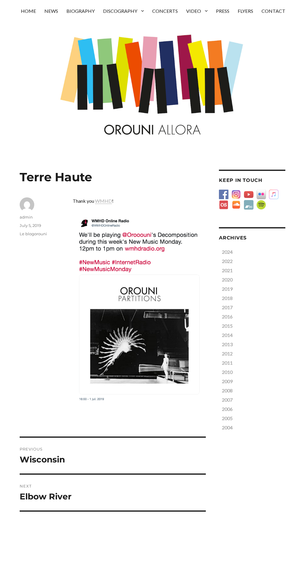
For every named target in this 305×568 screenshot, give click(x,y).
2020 (227, 279)
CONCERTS (165, 11)
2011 (227, 363)
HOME (28, 11)
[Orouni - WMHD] (139, 308)
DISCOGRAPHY (120, 11)
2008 (227, 390)
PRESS (222, 11)
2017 (227, 307)
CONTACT (273, 11)
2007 (227, 400)
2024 (227, 252)
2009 (227, 381)
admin (26, 217)
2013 (227, 344)
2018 (227, 298)
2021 (227, 270)
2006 (227, 409)
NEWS (51, 11)
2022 (227, 261)
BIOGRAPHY (80, 11)
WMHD (103, 201)
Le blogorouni (33, 233)
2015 (227, 326)
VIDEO (193, 11)
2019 (227, 289)
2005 (227, 418)
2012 (227, 353)
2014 (227, 335)
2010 (227, 372)
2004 (227, 427)
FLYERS (245, 11)
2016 (227, 316)
